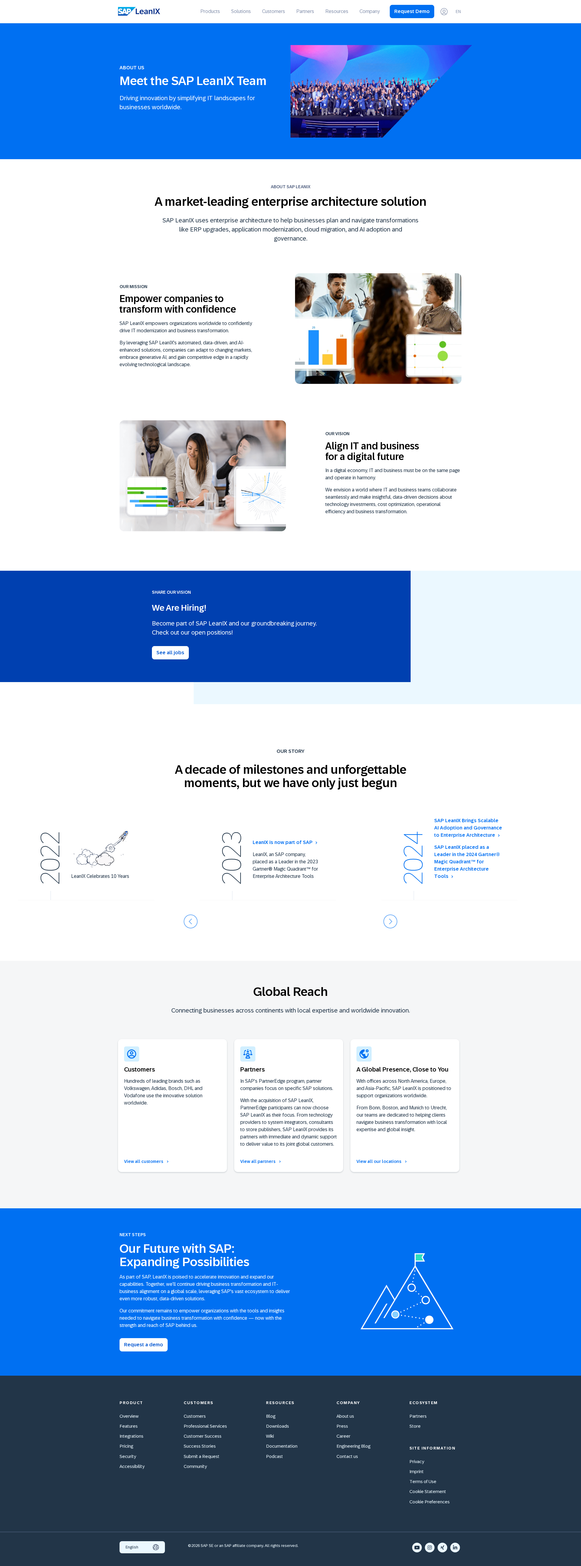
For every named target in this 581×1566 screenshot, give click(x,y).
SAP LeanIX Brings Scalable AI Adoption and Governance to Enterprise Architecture (468, 828)
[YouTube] (417, 1547)
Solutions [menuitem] (241, 11)
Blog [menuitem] (270, 1416)
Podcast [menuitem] (274, 1456)
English (132, 1547)
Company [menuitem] (369, 11)
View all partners (258, 1161)
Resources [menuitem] (336, 11)
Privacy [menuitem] (416, 1461)
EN (458, 11)
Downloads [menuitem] (277, 1426)
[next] (390, 921)
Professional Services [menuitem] (205, 1426)
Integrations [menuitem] (131, 1436)
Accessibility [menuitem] (132, 1466)
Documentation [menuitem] (281, 1446)
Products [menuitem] (210, 11)
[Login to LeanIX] (444, 11)
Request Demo (412, 11)
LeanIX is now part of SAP (283, 842)
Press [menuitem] (342, 1426)
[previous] (190, 921)
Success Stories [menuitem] (200, 1446)
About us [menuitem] (345, 1416)
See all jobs (170, 652)
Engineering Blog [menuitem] (353, 1446)
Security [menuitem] (128, 1456)
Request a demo (143, 1344)
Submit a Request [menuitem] (201, 1456)
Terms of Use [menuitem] (422, 1481)
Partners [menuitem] (305, 11)
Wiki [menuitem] (270, 1436)
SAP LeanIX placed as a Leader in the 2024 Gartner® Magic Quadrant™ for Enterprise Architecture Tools (467, 862)
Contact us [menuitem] (347, 1456)
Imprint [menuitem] (416, 1471)
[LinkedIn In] (455, 1547)
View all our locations (379, 1161)
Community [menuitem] (195, 1466)
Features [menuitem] (129, 1426)
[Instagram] (430, 1547)
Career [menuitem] (343, 1436)
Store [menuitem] (415, 1426)
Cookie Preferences (429, 1501)
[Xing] (442, 1547)
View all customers (144, 1161)
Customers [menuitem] (273, 11)
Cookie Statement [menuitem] (427, 1491)
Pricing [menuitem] (126, 1446)
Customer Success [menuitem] (203, 1436)
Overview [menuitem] (129, 1416)
